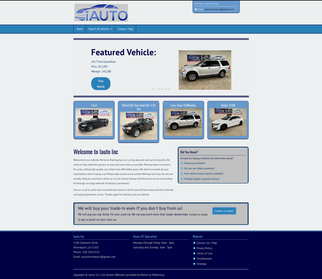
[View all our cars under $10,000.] (228, 121)
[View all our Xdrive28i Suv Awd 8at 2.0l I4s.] (138, 125)
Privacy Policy (204, 248)
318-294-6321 (212, 3)
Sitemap (201, 264)
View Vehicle (101, 83)
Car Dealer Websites (113, 275)
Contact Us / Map (207, 243)
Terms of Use (204, 253)
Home (79, 29)
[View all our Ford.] (94, 121)
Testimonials (204, 258)
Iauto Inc (93, 275)
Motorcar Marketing (152, 275)
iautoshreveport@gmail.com (219, 9)
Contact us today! (224, 211)
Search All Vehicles (99, 29)
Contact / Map (125, 29)
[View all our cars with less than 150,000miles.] (183, 121)
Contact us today (198, 214)
